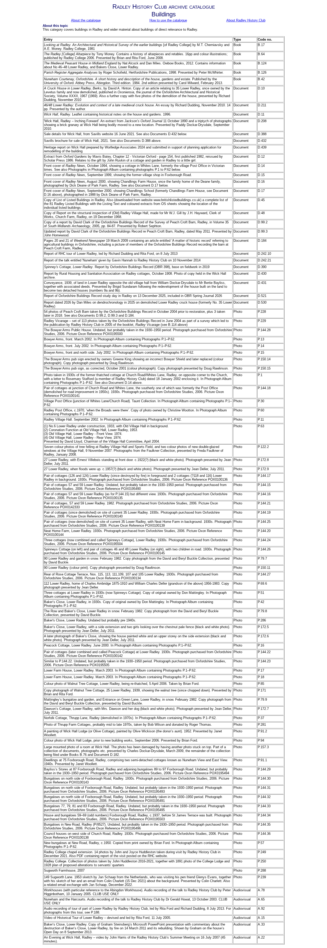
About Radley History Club (245, 20)
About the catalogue (86, 20)
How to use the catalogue (168, 20)
